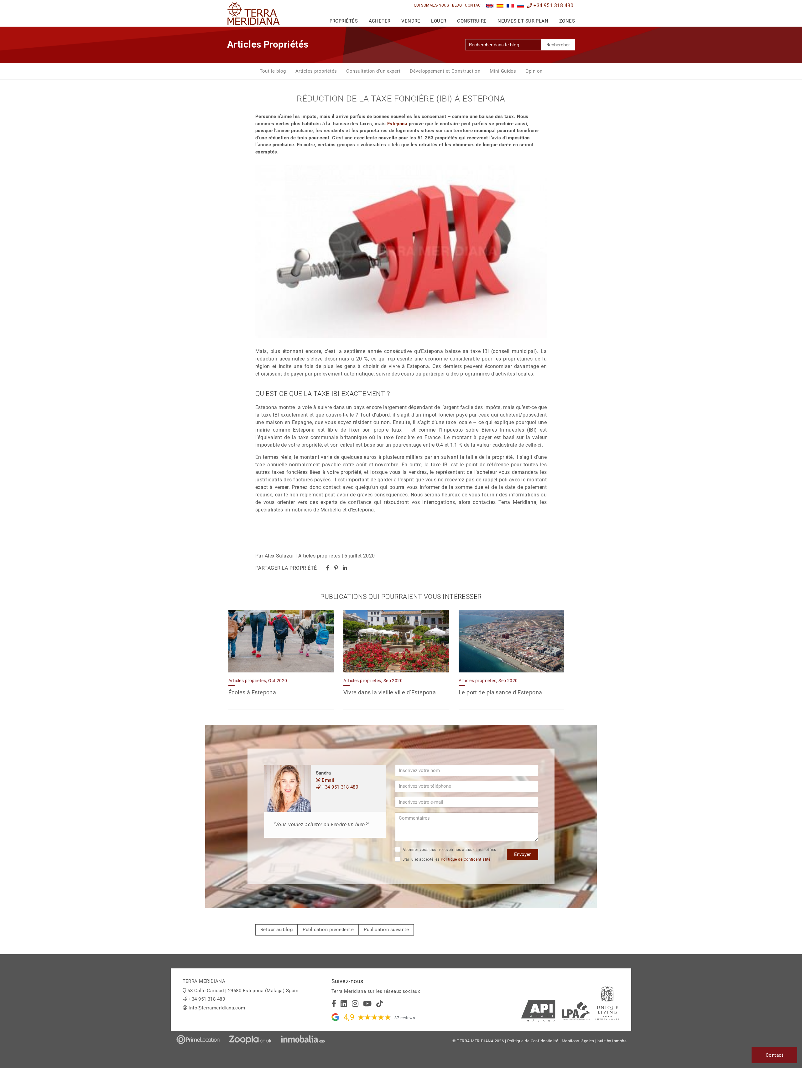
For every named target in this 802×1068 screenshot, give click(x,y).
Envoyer (522, 854)
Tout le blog (273, 71)
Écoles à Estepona (252, 692)
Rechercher (558, 45)
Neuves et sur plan (522, 21)
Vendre (410, 21)
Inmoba (619, 1041)
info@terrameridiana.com (217, 1008)
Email (327, 780)
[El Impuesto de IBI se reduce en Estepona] (500, 5)
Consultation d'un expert (373, 71)
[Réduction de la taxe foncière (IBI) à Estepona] (510, 5)
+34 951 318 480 (552, 5)
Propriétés (344, 21)
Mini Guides (503, 71)
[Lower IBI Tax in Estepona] (489, 5)
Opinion (533, 71)
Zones (567, 21)
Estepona (397, 124)
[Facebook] (327, 568)
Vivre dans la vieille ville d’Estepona (389, 692)
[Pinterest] (336, 568)
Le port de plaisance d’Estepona (500, 692)
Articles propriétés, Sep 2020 (373, 680)
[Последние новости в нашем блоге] (520, 5)
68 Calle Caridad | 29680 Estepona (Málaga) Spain (242, 990)
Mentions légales (578, 1041)
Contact (474, 5)
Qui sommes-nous (431, 5)
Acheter (380, 21)
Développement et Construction (445, 71)
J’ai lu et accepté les (446, 859)
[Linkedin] (345, 568)
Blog (457, 5)
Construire (472, 21)
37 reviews (404, 1017)
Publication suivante (386, 929)
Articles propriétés (316, 71)
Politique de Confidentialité (466, 859)
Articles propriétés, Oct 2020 (257, 680)
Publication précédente (328, 929)
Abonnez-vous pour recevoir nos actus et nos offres (449, 850)
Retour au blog (276, 929)
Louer (438, 21)
